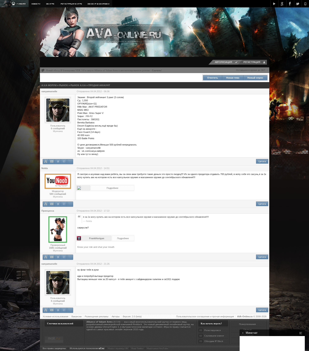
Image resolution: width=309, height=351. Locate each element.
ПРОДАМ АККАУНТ (99, 85)
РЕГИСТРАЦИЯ (251, 62)
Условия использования (55, 316)
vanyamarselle (49, 91)
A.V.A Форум (49, 85)
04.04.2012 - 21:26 (100, 264)
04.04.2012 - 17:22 (100, 211)
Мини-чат (250, 332)
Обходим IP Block (213, 341)
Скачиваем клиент (214, 335)
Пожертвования (247, 324)
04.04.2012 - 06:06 (100, 91)
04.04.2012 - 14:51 (100, 168)
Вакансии (76, 316)
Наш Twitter (137, 348)
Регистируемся (212, 330)
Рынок (63, 85)
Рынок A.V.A (78, 85)
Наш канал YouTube (157, 348)
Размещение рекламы (96, 316)
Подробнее (112, 188)
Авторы (116, 316)
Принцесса (47, 211)
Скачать (156, 70)
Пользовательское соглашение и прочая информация (205, 316)
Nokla (44, 168)
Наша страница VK (118, 348)
